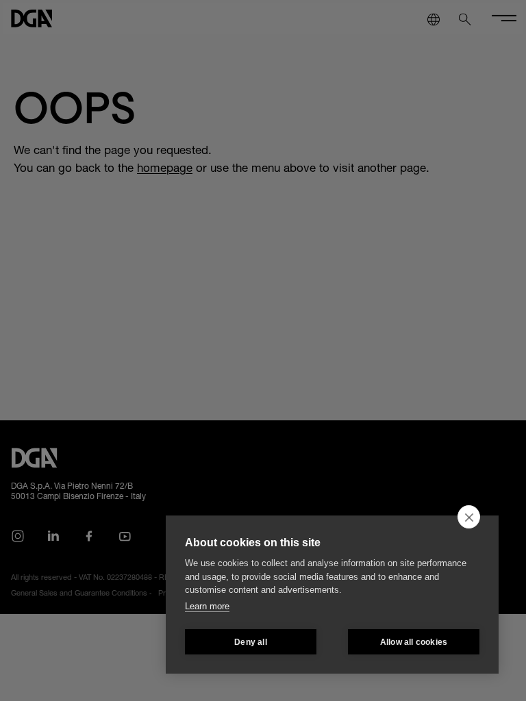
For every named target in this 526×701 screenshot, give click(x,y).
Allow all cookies (413, 642)
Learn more (207, 606)
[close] (469, 516)
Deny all (250, 642)
